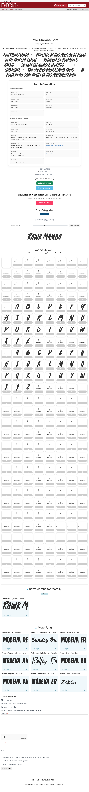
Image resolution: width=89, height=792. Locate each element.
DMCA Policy (40, 784)
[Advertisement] (44, 23)
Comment (4, 713)
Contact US (59, 784)
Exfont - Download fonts (44, 780)
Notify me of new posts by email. (12, 764)
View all (45, 594)
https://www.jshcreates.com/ (55, 145)
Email (3, 750)
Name (3, 743)
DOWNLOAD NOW (44, 203)
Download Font (45, 183)
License (38, 174)
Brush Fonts (9, 9)
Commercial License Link (44, 178)
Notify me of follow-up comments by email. (15, 761)
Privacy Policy (29, 784)
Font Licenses (50, 784)
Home (3, 9)
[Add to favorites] (26, 615)
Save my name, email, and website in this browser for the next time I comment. (26, 757)
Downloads (43, 171)
